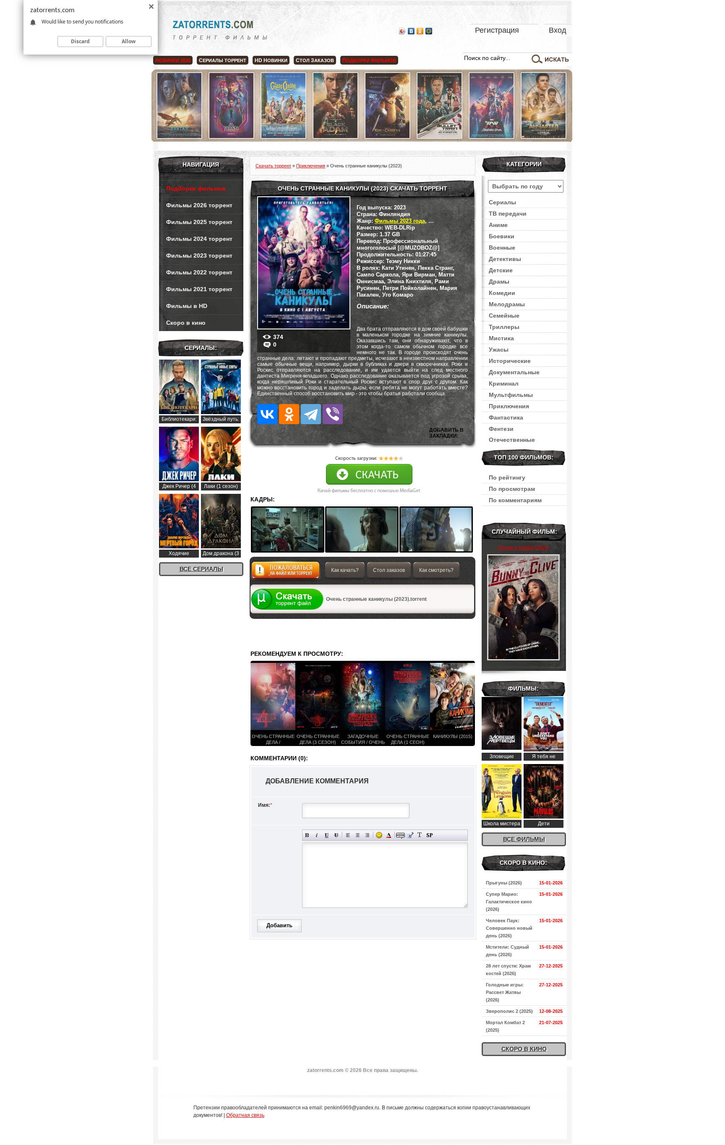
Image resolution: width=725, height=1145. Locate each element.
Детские (501, 270)
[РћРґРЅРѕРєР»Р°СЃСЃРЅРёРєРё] (289, 414)
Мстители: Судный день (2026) (507, 950)
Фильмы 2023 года (400, 221)
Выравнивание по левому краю (348, 835)
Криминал (504, 383)
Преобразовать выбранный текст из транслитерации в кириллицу (420, 835)
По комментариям (515, 500)
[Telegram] (311, 414)
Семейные (504, 315)
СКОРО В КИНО (524, 1049)
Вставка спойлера (429, 835)
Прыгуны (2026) (504, 882)
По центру (357, 835)
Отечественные (512, 439)
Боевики (501, 236)
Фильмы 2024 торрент (199, 238)
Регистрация (497, 30)
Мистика (501, 338)
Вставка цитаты (410, 835)
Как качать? (345, 570)
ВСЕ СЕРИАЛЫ (201, 569)
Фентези (501, 428)
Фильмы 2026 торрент (199, 205)
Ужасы (499, 349)
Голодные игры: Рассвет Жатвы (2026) (505, 992)
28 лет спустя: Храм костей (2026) (508, 969)
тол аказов (315, 60)
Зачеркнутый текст (336, 835)
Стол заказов (389, 570)
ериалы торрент (222, 60)
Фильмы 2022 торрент (199, 272)
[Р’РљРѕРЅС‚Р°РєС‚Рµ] (267, 414)
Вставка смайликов (379, 835)
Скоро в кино (186, 322)
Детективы (505, 259)
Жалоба (285, 572)
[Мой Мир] (429, 31)
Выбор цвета (389, 835)
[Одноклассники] (420, 31)
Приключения (509, 406)
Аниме (498, 225)
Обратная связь (245, 1115)
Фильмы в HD (186, 306)
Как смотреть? (436, 570)
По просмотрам (512, 488)
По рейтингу (507, 477)
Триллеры (504, 326)
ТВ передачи (508, 213)
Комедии (502, 293)
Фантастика (506, 417)
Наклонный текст (317, 835)
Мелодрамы (507, 304)
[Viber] (333, 414)
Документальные (514, 372)
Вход (557, 30)
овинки (271, 60)
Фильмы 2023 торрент (199, 255)
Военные (502, 247)
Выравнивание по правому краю (367, 835)
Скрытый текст (400, 835)
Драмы (499, 281)
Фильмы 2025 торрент (199, 222)
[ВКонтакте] (411, 31)
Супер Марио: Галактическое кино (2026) (509, 902)
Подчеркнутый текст (326, 835)
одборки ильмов (369, 60)
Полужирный (307, 835)
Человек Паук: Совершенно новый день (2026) (509, 928)
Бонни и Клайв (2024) (523, 547)
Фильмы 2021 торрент (199, 289)
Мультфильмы (511, 394)
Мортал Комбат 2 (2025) (505, 1026)
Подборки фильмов (196, 188)
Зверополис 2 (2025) (509, 1011)
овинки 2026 (172, 60)
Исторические (510, 360)
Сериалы (502, 202)
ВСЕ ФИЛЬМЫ (524, 839)
